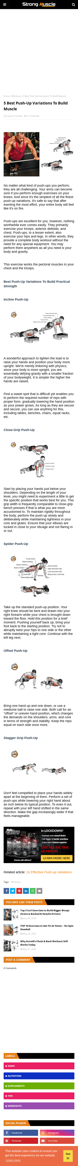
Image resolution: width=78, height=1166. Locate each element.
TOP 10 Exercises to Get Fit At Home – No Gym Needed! (46, 927)
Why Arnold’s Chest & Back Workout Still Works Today (44, 943)
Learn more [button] (13, 1160)
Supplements (16, 1086)
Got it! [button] (68, 1156)
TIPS (10, 1095)
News (11, 1066)
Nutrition (14, 1076)
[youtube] (57, 1141)
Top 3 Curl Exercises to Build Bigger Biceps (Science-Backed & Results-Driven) (44, 912)
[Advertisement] (39, 50)
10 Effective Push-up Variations (49, 872)
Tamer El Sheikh (14, 116)
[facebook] (21, 1133)
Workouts (16, 96)
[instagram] (57, 1133)
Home (7, 96)
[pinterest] (21, 1141)
